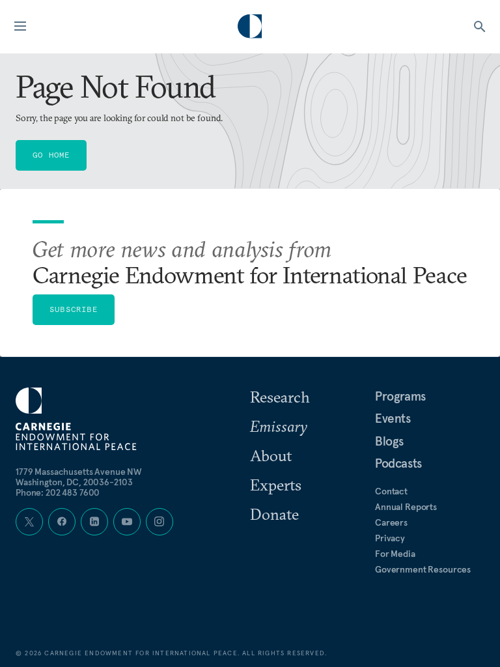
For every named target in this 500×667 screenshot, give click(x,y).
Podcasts (398, 463)
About (271, 455)
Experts (275, 484)
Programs (400, 396)
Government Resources (423, 569)
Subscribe (73, 309)
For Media (395, 554)
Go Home (51, 155)
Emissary (278, 426)
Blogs (389, 441)
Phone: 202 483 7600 (58, 492)
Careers (391, 522)
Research (280, 396)
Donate (274, 514)
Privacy (390, 538)
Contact (391, 491)
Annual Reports (406, 507)
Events (393, 418)
